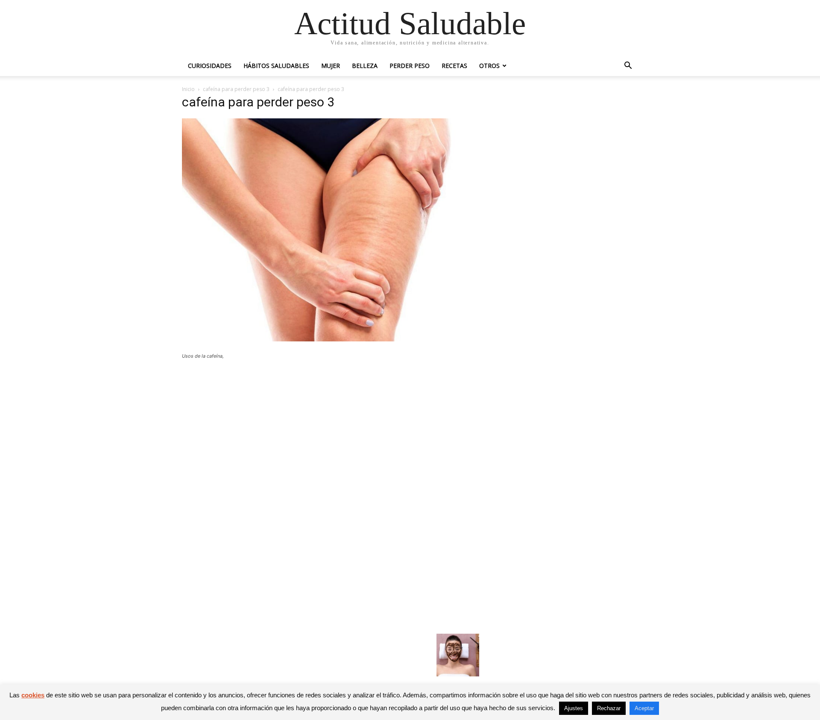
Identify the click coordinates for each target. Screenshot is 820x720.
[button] (628, 66)
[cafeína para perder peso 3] (330, 339)
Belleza (365, 66)
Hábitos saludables (276, 66)
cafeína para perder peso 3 (236, 89)
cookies (32, 695)
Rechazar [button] (609, 708)
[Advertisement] (330, 428)
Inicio (188, 89)
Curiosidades (209, 66)
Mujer (330, 66)
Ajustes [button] (573, 708)
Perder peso (410, 66)
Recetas (454, 66)
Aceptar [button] (644, 708)
